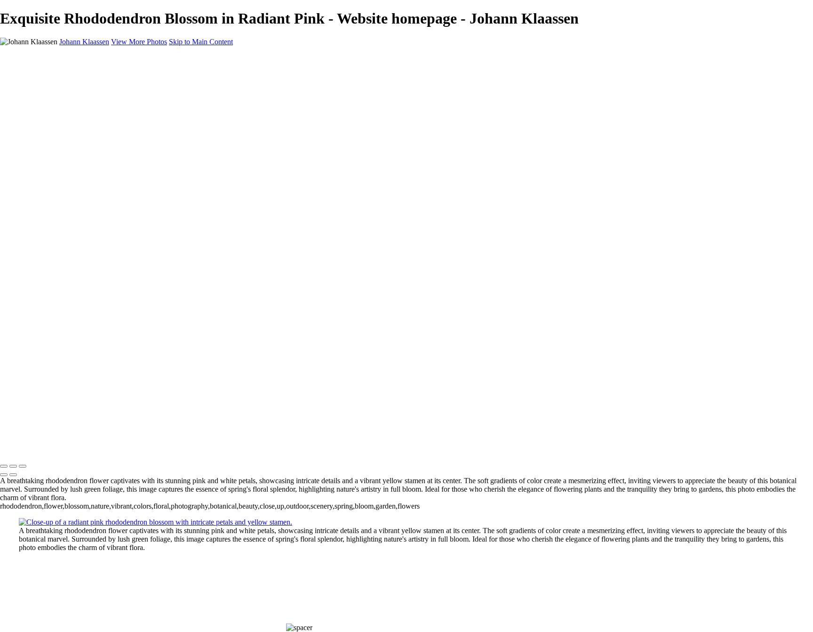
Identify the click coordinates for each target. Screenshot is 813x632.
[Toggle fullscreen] (13, 466)
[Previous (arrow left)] (4, 474)
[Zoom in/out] (22, 466)
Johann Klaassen (25, 447)
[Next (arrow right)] (13, 474)
